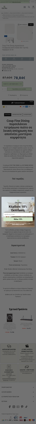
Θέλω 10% (18, 219)
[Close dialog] (32, 198)
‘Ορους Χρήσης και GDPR (18, 224)
